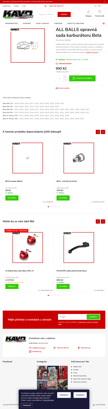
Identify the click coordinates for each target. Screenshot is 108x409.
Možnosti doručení (65, 63)
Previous (98, 132)
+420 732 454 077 (63, 348)
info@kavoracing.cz (39, 348)
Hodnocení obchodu (80, 382)
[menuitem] (12, 23)
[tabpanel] (28, 170)
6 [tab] (57, 206)
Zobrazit (12, 286)
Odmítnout (64, 395)
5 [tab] (55, 206)
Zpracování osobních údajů (82, 379)
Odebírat (93, 317)
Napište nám (6, 6)
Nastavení (27, 405)
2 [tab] (50, 206)
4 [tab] (54, 206)
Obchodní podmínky (79, 376)
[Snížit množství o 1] (65, 79)
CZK (99, 6)
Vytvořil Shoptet (100, 405)
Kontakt (16, 6)
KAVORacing (36, 352)
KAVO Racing (85, 348)
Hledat (64, 14)
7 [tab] (59, 206)
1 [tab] (48, 206)
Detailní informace (92, 52)
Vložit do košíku (84, 78)
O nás (24, 6)
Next (103, 132)
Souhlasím (80, 395)
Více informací (48, 400)
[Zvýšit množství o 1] (65, 77)
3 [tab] (52, 206)
